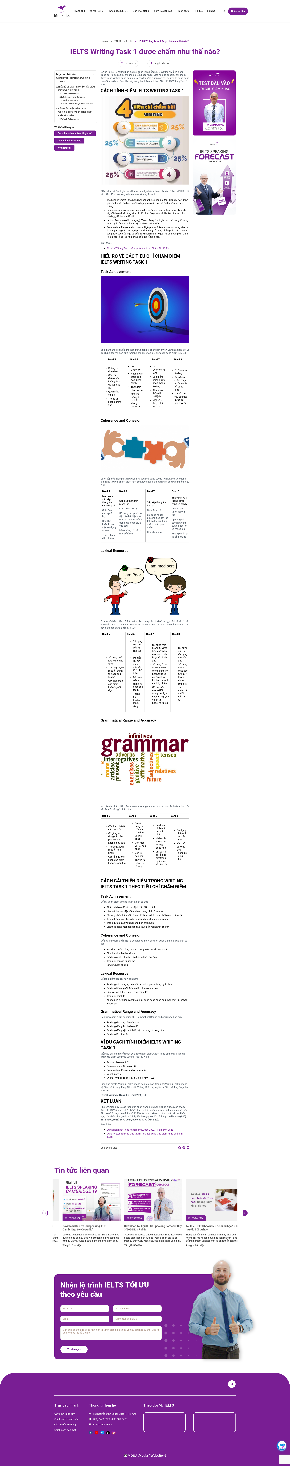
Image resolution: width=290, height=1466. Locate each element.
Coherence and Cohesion (74, 97)
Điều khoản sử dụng (65, 1424)
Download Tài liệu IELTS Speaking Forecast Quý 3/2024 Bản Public (206, 1227)
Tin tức (199, 11)
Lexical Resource (70, 100)
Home (105, 41)
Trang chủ (79, 11)
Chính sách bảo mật (65, 1430)
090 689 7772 (119, 1419)
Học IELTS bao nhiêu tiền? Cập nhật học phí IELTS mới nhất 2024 (81, 1227)
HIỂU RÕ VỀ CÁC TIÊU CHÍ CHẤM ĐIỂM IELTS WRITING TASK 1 (76, 89)
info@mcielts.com (102, 1424)
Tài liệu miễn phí (123, 41)
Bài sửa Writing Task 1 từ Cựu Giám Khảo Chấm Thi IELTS (138, 248)
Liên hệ (211, 11)
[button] (45, 1213)
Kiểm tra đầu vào (162, 11)
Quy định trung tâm (64, 1413)
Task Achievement (71, 93)
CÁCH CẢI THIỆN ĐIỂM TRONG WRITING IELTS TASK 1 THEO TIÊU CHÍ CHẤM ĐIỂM (75, 112)
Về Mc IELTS (96, 11)
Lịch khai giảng (141, 11)
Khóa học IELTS (117, 11)
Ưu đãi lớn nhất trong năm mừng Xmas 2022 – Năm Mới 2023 (140, 1129)
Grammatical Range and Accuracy (78, 103)
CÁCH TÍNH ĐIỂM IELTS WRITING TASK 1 (74, 80)
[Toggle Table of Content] (92, 74)
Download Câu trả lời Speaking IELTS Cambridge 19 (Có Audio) (138, 1227)
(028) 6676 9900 (101, 1419)
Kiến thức (183, 11)
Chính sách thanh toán (66, 1419)
